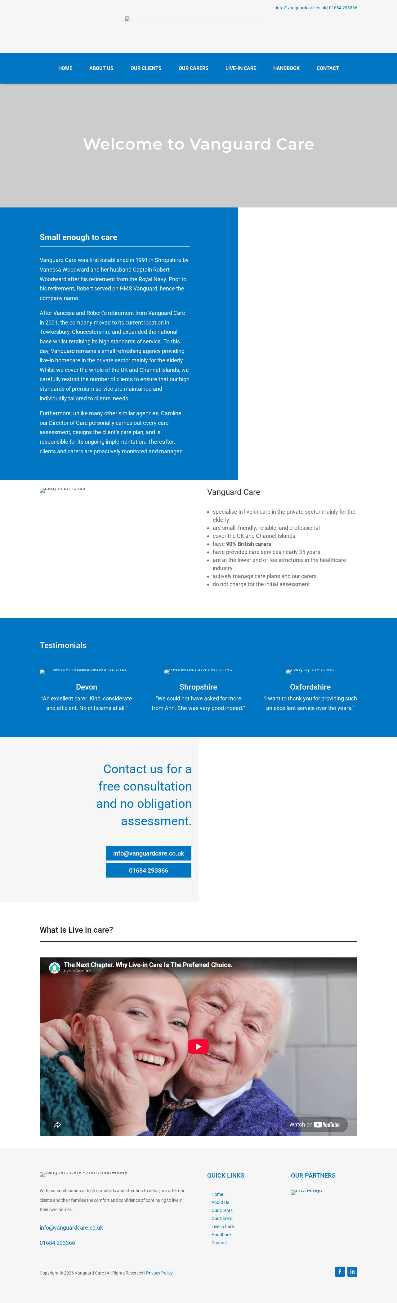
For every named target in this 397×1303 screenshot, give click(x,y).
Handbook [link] (222, 1234)
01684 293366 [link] (343, 7)
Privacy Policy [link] (159, 1272)
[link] (198, 20)
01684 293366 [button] (148, 870)
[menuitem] (65, 68)
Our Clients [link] (222, 1210)
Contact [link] (219, 1242)
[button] (340, 1272)
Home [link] (217, 1194)
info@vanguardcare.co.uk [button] (148, 853)
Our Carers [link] (222, 1218)
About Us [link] (220, 1202)
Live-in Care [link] (223, 1226)
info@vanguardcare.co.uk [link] (301, 7)
